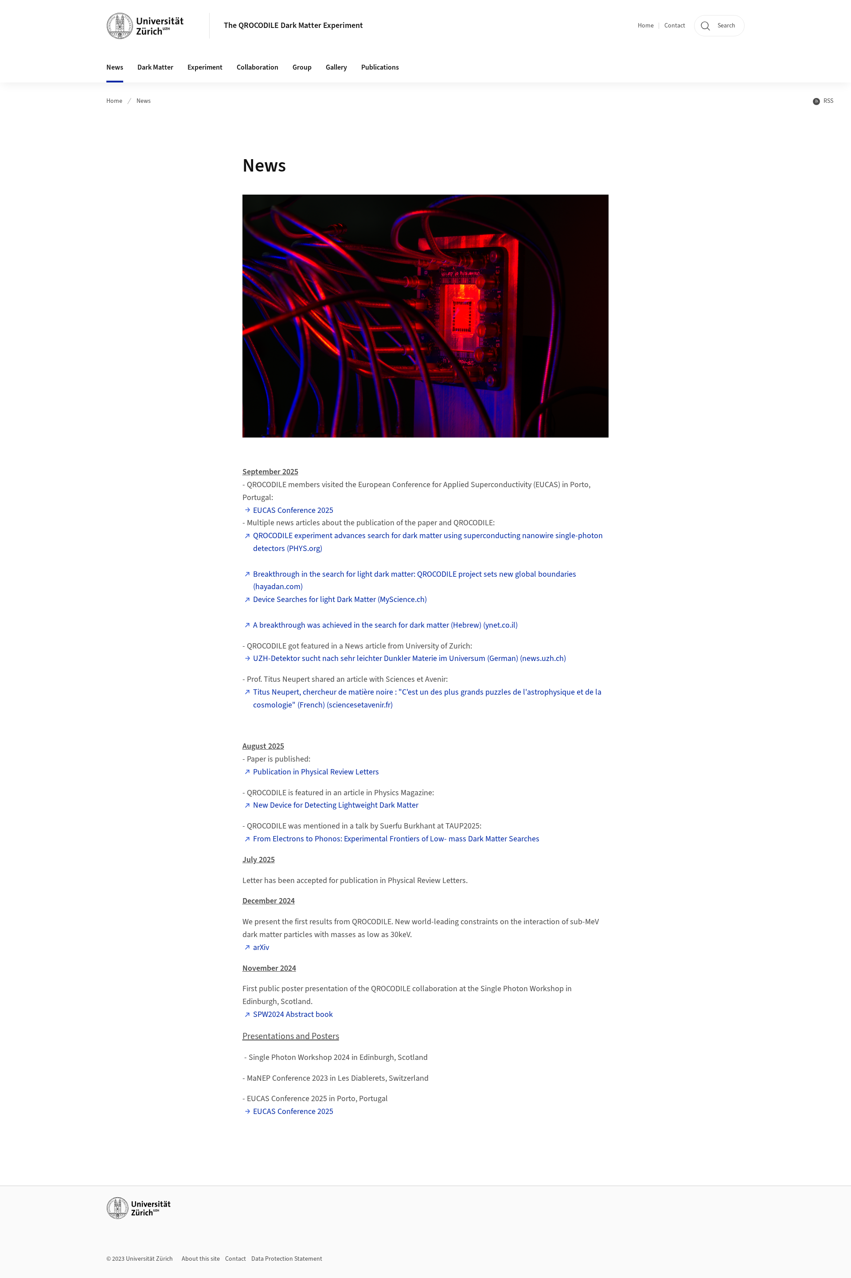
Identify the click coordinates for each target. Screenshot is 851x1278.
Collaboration (257, 67)
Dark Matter (155, 67)
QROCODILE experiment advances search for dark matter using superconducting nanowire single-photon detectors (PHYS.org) (428, 542)
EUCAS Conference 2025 (293, 510)
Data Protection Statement (286, 1259)
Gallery (336, 67)
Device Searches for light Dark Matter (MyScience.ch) (340, 599)
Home (646, 25)
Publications (380, 67)
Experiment (205, 67)
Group (302, 67)
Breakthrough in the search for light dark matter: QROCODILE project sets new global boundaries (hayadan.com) (414, 581)
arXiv (261, 947)
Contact (674, 25)
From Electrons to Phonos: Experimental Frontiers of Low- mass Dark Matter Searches (396, 838)
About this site (201, 1259)
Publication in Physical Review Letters (316, 772)
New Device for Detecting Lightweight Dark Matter (335, 805)
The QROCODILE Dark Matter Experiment (293, 25)
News (114, 67)
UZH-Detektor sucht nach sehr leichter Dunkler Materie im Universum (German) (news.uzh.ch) (409, 658)
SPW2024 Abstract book (293, 1014)
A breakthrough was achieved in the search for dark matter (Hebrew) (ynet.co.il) (385, 625)
